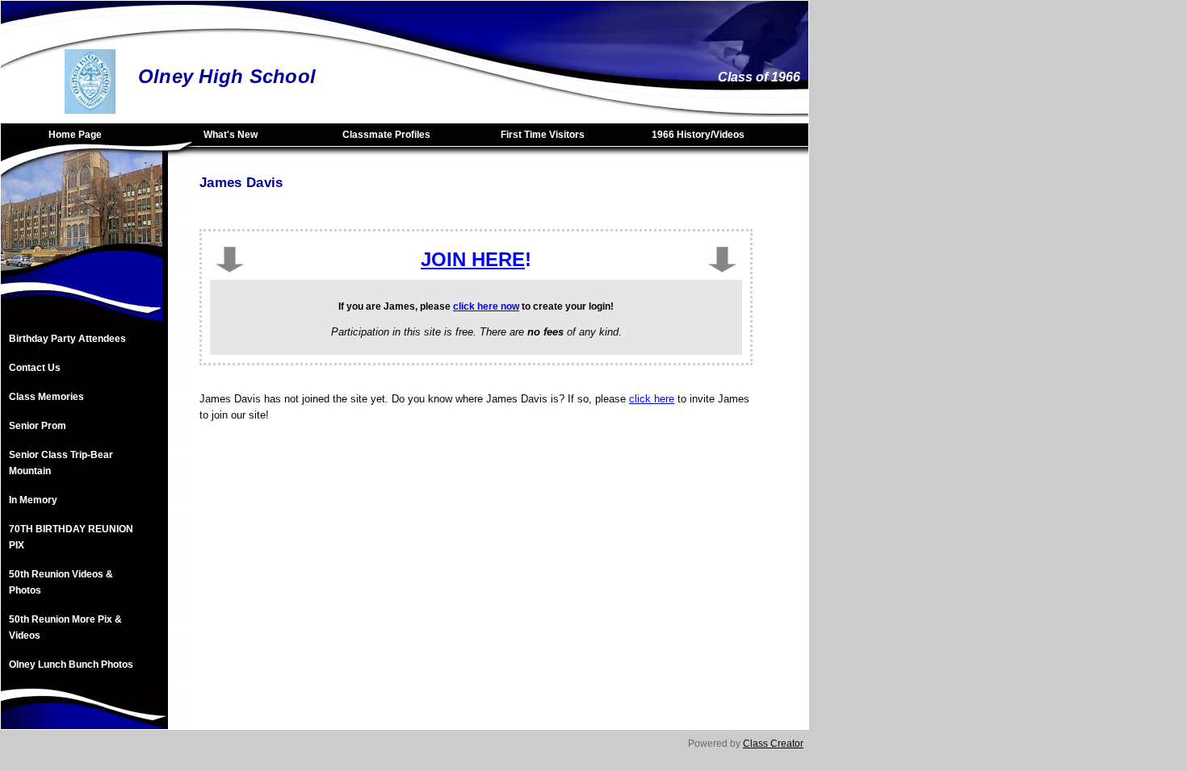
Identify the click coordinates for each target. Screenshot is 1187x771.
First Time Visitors (543, 134)
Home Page (75, 134)
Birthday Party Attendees (67, 338)
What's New (230, 134)
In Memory (33, 500)
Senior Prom (37, 425)
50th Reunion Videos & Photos (61, 582)
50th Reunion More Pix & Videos (65, 627)
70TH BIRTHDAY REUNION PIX (71, 537)
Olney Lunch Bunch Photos (71, 664)
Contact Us (35, 367)
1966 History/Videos (698, 134)
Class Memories (46, 396)
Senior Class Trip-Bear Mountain (61, 463)
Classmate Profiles (386, 134)
